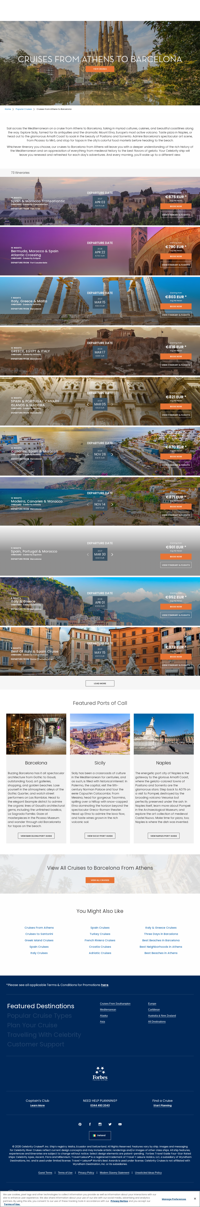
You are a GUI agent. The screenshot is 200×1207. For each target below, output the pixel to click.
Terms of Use (65, 1172)
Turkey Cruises (100, 934)
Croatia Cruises (100, 947)
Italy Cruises (39, 953)
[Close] (195, 1198)
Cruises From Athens (39, 928)
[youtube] (120, 1124)
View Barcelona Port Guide (36, 835)
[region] (100, 1199)
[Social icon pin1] (80, 1124)
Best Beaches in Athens (161, 953)
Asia (102, 1021)
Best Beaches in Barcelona (161, 940)
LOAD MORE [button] (100, 683)
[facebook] (90, 1124)
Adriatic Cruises (100, 953)
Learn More (37, 1105)
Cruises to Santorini (39, 934)
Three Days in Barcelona (161, 934)
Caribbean (154, 1009)
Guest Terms (45, 1172)
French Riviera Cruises (100, 940)
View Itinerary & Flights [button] (176, 214)
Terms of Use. (12, 1204)
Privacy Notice (119, 1201)
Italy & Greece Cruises (161, 928)
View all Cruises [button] (100, 880)
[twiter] (110, 1124)
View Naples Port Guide (163, 835)
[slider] (36, 734)
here (104, 985)
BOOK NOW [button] (176, 206)
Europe (152, 1003)
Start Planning (162, 1105)
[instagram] (100, 1124)
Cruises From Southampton (115, 1003)
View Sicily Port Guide (100, 835)
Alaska (104, 1015)
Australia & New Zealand (162, 1015)
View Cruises (100, 69)
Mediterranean (108, 1009)
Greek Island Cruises (39, 940)
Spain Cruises (39, 947)
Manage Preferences (174, 1199)
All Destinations (157, 1021)
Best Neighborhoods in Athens (161, 947)
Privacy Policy (86, 1172)
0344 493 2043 (100, 1105)
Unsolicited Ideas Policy (148, 1172)
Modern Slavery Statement (114, 1172)
